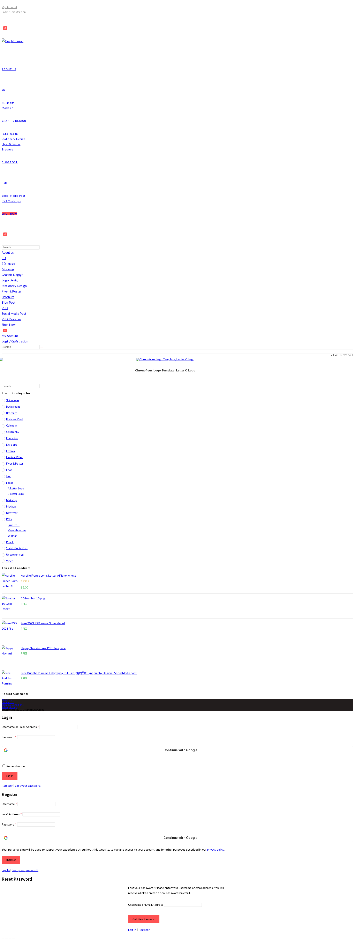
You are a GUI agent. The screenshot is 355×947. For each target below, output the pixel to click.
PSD (5, 308)
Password (9, 737)
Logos (9, 482)
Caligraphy (12, 432)
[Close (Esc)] (13, 938)
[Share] (10, 938)
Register (7, 785)
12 (340, 354)
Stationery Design (14, 286)
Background (13, 406)
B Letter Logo (16, 493)
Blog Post (8, 302)
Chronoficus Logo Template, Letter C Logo (165, 370)
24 (345, 354)
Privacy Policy (9, 707)
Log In (6, 870)
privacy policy (215, 849)
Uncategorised (15, 554)
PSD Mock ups (11, 319)
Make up (11, 500)
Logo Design (10, 280)
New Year (11, 513)
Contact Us (8, 702)
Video (9, 561)
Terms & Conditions (13, 704)
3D (4, 258)
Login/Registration (14, 12)
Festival (10, 451)
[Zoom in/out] (3, 938)
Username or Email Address (20, 726)
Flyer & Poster (12, 291)
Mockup (11, 506)
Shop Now (8, 324)
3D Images (12, 400)
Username (9, 804)
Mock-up (8, 269)
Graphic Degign (12, 274)
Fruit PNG (14, 525)
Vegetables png (17, 530)
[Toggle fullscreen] (6, 938)
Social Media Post (14, 313)
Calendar (11, 425)
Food (9, 470)
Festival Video (14, 457)
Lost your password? (28, 785)
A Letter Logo (16, 488)
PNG (9, 519)
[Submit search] (41, 347)
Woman (12, 535)
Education (12, 438)
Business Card (14, 419)
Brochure (8, 297)
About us (8, 252)
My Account (9, 7)
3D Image (8, 263)
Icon (8, 476)
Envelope (11, 444)
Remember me (15, 766)
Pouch (10, 542)
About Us (7, 699)
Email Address (12, 814)
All (351, 354)
